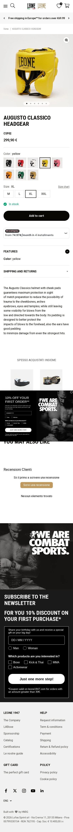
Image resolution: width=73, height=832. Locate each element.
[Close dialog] (71, 392)
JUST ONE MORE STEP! (18, 430)
